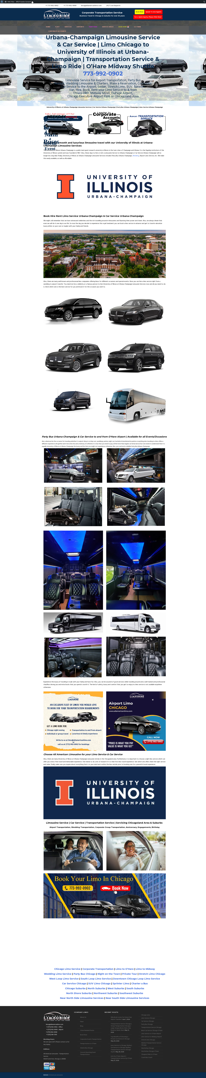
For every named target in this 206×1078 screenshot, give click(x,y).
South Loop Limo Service (96, 978)
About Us (83, 1017)
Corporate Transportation (98, 969)
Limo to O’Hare (124, 969)
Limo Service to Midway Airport (151, 1037)
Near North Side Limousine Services (82, 998)
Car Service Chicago (74, 983)
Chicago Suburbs (75, 988)
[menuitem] (2, 1)
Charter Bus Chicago (86, 1048)
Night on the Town (109, 974)
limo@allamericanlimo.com (91, 5)
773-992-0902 (103, 73)
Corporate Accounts (57, 31)
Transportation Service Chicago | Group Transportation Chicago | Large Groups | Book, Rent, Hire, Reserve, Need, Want (121, 1027)
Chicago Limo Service (67, 969)
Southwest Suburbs (131, 993)
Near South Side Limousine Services (127, 998)
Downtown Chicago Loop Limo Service (136, 978)
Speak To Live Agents (153, 12)
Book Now (139, 12)
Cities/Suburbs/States (87, 1030)
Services (68, 27)
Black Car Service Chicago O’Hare (151, 1030)
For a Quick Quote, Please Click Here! (147, 17)
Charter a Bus (139, 983)
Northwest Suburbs (105, 993)
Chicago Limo (145, 1015)
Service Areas (108, 27)
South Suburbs (135, 988)
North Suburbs (96, 988)
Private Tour (129, 974)
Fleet (57, 27)
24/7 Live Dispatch (113, 5)
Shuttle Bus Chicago (147, 1048)
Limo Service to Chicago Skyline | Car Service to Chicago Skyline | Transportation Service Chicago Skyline (121, 1048)
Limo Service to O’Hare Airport (151, 1033)
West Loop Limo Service (64, 978)
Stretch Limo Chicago (152, 974)
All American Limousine (55, 1075)
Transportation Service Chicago (151, 1027)
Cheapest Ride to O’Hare (149, 1054)
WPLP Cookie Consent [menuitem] (23, 2)
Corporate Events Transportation (90, 1039)
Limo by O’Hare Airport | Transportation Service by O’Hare (121, 1057)
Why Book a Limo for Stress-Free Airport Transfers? (121, 1018)
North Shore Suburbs (79, 993)
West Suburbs (115, 988)
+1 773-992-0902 (51, 5)
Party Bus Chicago (84, 974)
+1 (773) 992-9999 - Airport (54, 1029)
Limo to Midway (145, 969)
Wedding (136, 156)
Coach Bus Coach (146, 1057)
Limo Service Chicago (148, 1018)
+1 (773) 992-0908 (51, 1032)
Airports (80, 27)
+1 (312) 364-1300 (51, 1034)
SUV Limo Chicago (99, 983)
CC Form (137, 27)
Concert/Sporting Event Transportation (88, 1053)
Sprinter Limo (121, 983)
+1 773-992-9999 (69, 5)
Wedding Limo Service (57, 974)
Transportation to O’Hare (88, 1043)
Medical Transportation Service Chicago (151, 1044)
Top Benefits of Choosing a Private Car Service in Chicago (120, 1038)
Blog (81, 1026)
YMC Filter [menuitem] (10, 2)
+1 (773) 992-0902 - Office (54, 1027)
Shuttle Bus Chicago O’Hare (150, 1051)
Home (48, 27)
